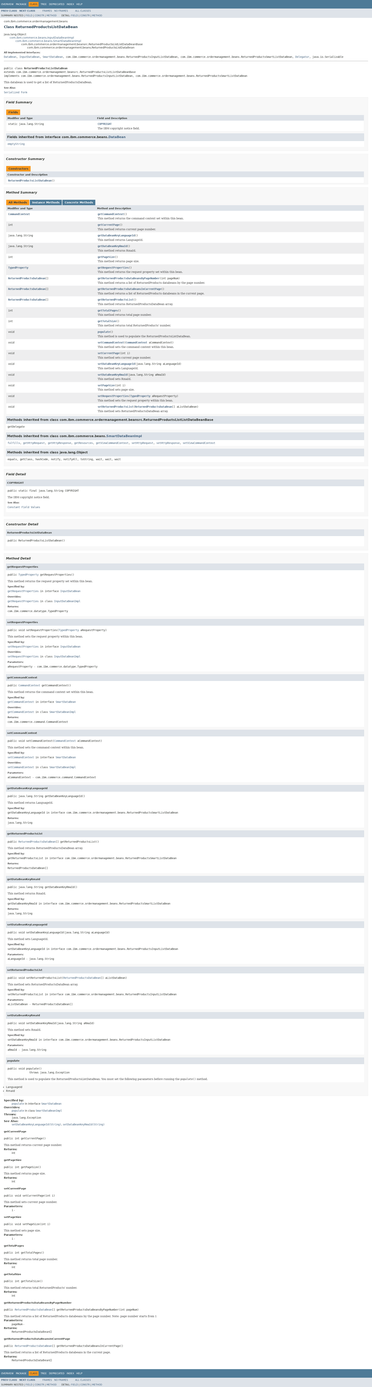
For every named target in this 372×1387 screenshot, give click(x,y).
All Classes (83, 11)
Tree (44, 4)
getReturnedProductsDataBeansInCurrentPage (129, 289)
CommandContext (19, 214)
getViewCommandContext (112, 442)
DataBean (10, 56)
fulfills (14, 442)
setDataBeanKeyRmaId (112, 374)
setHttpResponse (168, 442)
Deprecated (56, 4)
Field (29, 15)
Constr (39, 15)
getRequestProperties (113, 267)
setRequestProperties (113, 396)
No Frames (61, 11)
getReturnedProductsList (115, 299)
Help (79, 4)
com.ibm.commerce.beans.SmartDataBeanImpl (48, 40)
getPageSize (106, 257)
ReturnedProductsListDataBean (30, 180)
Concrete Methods (79, 202)
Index (70, 4)
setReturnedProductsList (115, 406)
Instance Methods (45, 202)
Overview (7, 4)
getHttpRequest (34, 442)
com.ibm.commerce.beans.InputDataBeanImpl (42, 37)
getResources (83, 442)
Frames (47, 11)
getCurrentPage (108, 224)
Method (51, 15)
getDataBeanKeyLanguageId (116, 235)
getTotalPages (108, 310)
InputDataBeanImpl (67, 601)
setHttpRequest (142, 442)
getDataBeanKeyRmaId (112, 246)
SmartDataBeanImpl (124, 436)
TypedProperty (18, 267)
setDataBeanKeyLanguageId (116, 363)
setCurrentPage (108, 353)
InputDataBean (29, 56)
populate (104, 331)
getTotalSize (107, 321)
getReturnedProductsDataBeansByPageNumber (129, 278)
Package (21, 4)
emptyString (16, 143)
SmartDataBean (53, 56)
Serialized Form (15, 92)
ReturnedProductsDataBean (26, 278)
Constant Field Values (24, 507)
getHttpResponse (59, 442)
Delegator (302, 56)
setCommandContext (111, 342)
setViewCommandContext (199, 442)
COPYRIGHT (105, 123)
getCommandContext (111, 214)
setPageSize (106, 385)
